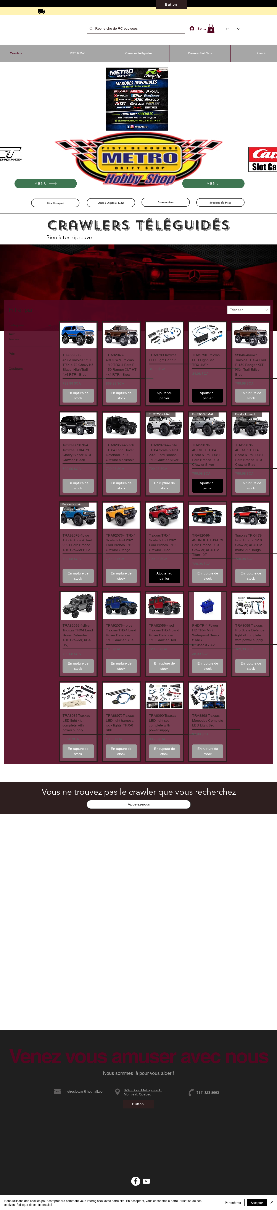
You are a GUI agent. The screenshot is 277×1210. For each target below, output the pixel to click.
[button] (211, 28)
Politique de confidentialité (34, 1204)
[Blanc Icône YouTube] (146, 1181)
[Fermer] (271, 1203)
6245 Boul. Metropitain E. (143, 1090)
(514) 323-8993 (207, 1092)
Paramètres (233, 1202)
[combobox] (249, 310)
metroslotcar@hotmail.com (84, 1091)
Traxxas (14, 339)
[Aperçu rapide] (78, 335)
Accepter (257, 1202)
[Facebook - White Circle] (135, 1181)
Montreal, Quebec (137, 1094)
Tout (11, 334)
